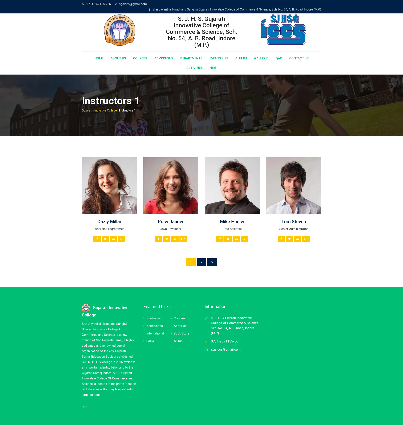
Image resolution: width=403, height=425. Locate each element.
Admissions (163, 58)
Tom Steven (293, 221)
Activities (194, 68)
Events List (218, 58)
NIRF (213, 68)
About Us (118, 58)
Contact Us (299, 58)
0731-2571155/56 (98, 4)
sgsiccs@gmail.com (133, 4)
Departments (191, 58)
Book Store (181, 333)
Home (98, 58)
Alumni (241, 58)
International (155, 333)
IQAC (278, 58)
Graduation (154, 318)
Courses (140, 58)
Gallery (261, 58)
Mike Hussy (232, 221)
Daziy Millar (109, 221)
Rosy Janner (171, 221)
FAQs (150, 341)
